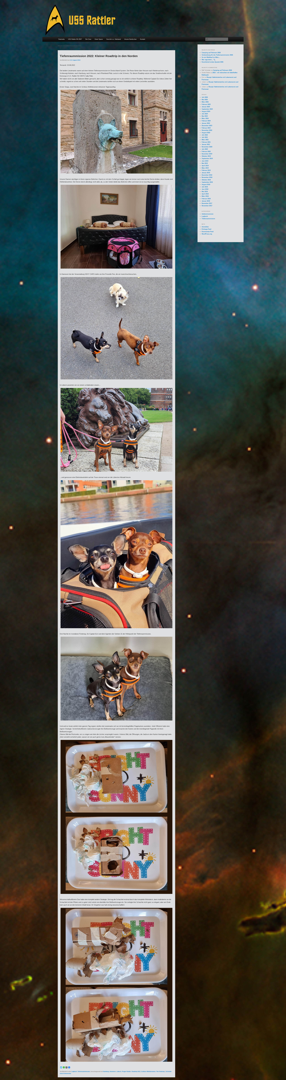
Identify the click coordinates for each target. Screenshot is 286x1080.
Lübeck (119, 1071)
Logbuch (74, 1071)
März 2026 (205, 102)
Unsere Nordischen (130, 39)
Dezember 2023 (207, 125)
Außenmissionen (207, 214)
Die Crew (88, 39)
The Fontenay (160, 1071)
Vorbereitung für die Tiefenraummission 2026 (217, 55)
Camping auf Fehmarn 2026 (211, 52)
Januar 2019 (206, 173)
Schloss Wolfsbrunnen (148, 1071)
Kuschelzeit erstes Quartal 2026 (212, 62)
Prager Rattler (126, 1071)
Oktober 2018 (206, 180)
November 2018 (207, 177)
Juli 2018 (205, 187)
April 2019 (205, 165)
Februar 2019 (206, 170)
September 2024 (207, 109)
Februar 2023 (206, 128)
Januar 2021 (206, 144)
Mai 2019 (205, 163)
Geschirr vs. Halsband (113, 39)
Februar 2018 (206, 199)
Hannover (113, 1071)
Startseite (61, 39)
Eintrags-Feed (206, 229)
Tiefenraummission (84, 1071)
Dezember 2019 (207, 154)
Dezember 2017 (207, 203)
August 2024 (206, 111)
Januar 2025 (206, 107)
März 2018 (205, 196)
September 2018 (207, 182)
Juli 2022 (205, 135)
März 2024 (205, 118)
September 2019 (207, 158)
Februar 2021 (206, 142)
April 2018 (205, 194)
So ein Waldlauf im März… (211, 57)
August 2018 (206, 184)
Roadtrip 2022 (136, 1071)
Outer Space (99, 39)
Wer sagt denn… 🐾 (208, 59)
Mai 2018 (205, 191)
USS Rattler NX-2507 (75, 39)
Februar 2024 (206, 121)
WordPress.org (207, 234)
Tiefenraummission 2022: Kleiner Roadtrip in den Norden (99, 56)
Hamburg (106, 1071)
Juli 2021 (205, 137)
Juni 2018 (205, 189)
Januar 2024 (206, 123)
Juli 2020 (205, 149)
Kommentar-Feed (207, 231)
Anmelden (205, 227)
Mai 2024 (205, 116)
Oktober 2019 (206, 156)
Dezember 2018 (207, 175)
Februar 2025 (206, 104)
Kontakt (142, 39)
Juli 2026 (205, 97)
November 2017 (207, 206)
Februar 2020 (206, 151)
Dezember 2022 (207, 130)
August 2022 (206, 132)
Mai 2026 (205, 99)
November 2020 (207, 147)
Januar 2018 (206, 201)
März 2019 (205, 168)
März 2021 (205, 139)
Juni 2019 (205, 161)
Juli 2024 (205, 114)
